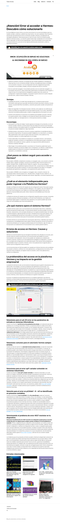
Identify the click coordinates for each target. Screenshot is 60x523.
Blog (39, 1)
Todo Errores (10, 1)
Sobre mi (43, 1)
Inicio (35, 1)
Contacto (49, 1)
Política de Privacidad (11, 508)
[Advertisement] (30, 15)
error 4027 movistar (26, 432)
